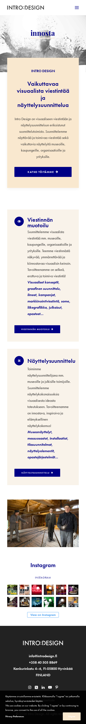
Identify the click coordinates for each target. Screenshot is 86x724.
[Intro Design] (25, 7)
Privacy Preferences (14, 716)
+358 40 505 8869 (43, 662)
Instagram (43, 565)
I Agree (71, 716)
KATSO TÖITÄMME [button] (41, 172)
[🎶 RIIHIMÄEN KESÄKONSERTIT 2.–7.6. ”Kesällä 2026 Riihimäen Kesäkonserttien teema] (24, 589)
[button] (77, 7)
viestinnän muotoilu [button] (35, 329)
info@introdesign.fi (43, 656)
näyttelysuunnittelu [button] (35, 472)
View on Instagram (43, 614)
